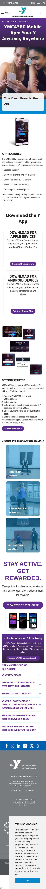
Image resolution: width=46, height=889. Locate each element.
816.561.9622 (17, 790)
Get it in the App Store (23, 263)
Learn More (13, 476)
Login (32, 3)
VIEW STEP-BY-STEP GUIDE (23, 605)
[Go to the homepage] (23, 11)
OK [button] (27, 880)
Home (3, 21)
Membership (11, 21)
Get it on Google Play (23, 311)
